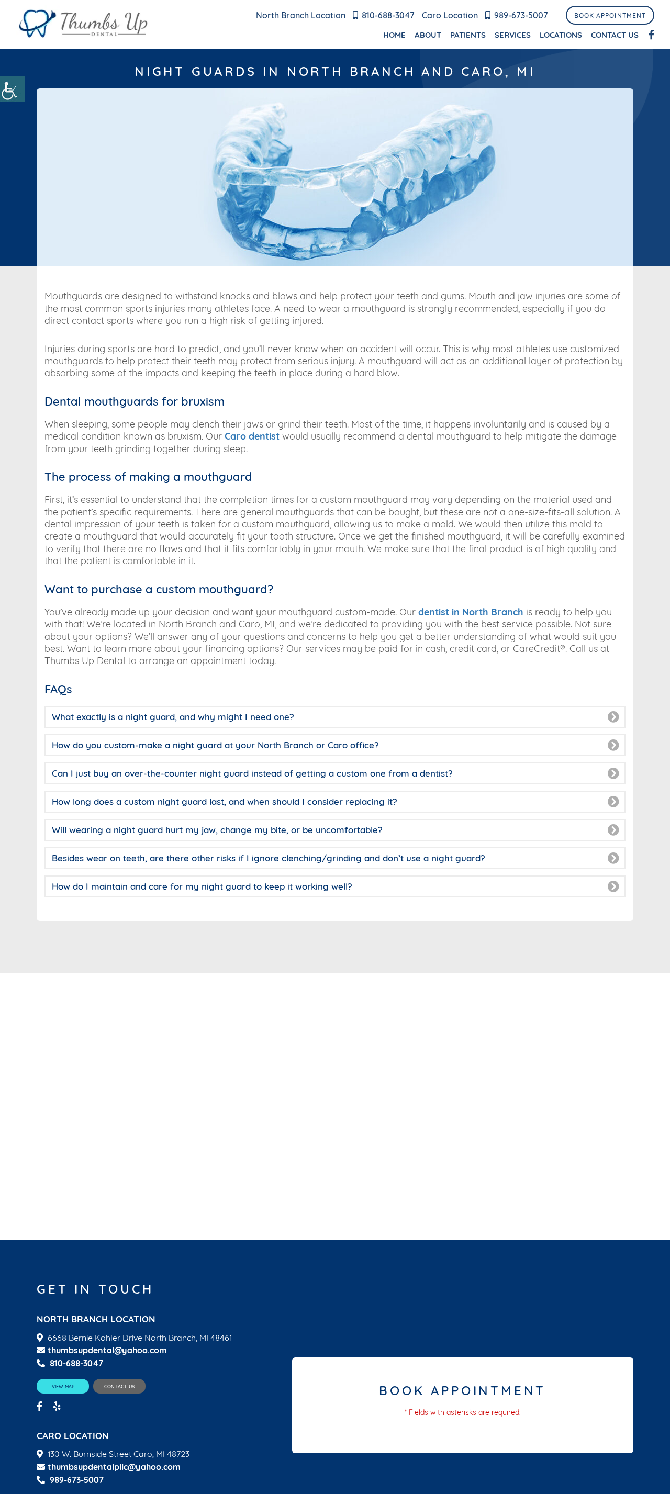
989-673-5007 (521, 15)
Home (394, 35)
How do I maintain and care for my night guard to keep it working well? (202, 886)
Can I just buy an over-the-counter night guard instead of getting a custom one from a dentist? (252, 773)
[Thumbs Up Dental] (84, 24)
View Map (63, 1386)
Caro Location (450, 15)
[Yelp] (58, 1406)
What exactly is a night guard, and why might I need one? (173, 716)
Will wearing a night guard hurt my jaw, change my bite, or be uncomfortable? (217, 829)
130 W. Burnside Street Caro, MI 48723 (118, 1454)
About (428, 35)
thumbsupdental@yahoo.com (107, 1350)
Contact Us (615, 35)
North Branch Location (300, 15)
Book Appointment (610, 15)
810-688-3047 (388, 15)
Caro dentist (252, 436)
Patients (468, 35)
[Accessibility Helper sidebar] (12, 89)
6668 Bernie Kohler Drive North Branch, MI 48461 (140, 1338)
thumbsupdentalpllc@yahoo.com (114, 1467)
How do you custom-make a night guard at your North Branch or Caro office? (215, 744)
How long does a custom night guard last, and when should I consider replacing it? (224, 801)
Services (513, 35)
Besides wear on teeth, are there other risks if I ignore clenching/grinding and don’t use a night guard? (268, 857)
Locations (561, 35)
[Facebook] (651, 35)
